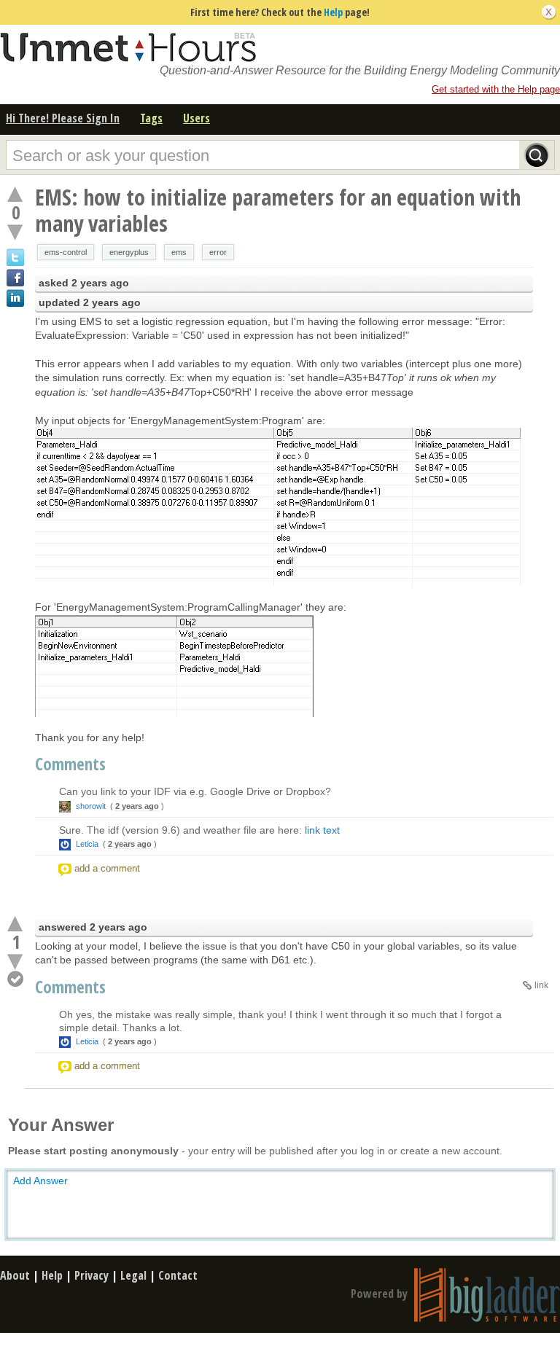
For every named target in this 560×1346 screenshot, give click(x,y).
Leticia (87, 844)
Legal (133, 1275)
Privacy (91, 1275)
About (15, 1275)
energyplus (129, 252)
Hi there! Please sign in (63, 118)
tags (151, 118)
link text (322, 830)
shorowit (91, 806)
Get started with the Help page (496, 89)
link (541, 985)
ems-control (65, 252)
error (218, 252)
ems (179, 252)
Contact (178, 1275)
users (196, 118)
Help (333, 12)
